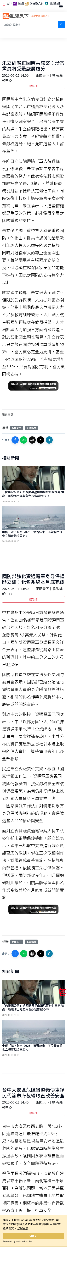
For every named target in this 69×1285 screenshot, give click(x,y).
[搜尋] (61, 24)
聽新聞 (33, 86)
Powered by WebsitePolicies (17, 1241)
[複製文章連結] (49, 440)
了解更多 (22, 1228)
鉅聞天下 (16, 428)
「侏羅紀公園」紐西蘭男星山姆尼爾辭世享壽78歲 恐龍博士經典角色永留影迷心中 (33, 494)
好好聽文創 (36, 3)
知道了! (34, 1236)
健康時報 (55, 3)
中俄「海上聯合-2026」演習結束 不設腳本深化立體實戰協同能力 (32, 534)
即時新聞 (31, 428)
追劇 (21, 3)
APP (9, 3)
